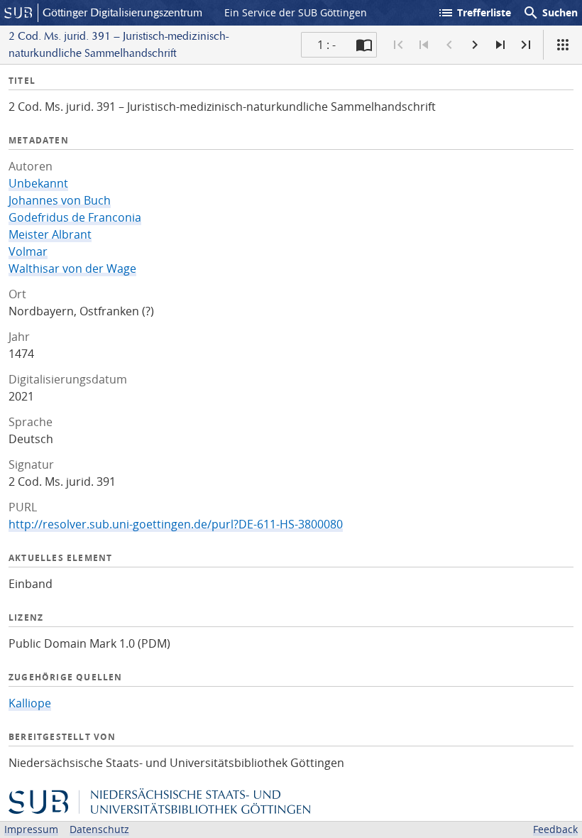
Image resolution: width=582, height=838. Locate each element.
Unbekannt (38, 183)
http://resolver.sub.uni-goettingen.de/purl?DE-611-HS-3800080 (176, 524)
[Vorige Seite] (449, 45)
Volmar (28, 251)
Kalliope (30, 703)
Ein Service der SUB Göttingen (295, 12)
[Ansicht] (563, 45)
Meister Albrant (50, 234)
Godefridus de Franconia (75, 217)
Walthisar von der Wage (72, 268)
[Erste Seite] (398, 45)
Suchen (550, 12)
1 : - (326, 45)
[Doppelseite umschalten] (364, 45)
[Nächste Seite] (475, 45)
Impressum (31, 829)
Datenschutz (99, 829)
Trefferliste (474, 12)
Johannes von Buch (60, 200)
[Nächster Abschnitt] (500, 45)
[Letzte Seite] (526, 45)
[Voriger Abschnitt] (423, 45)
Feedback (555, 829)
